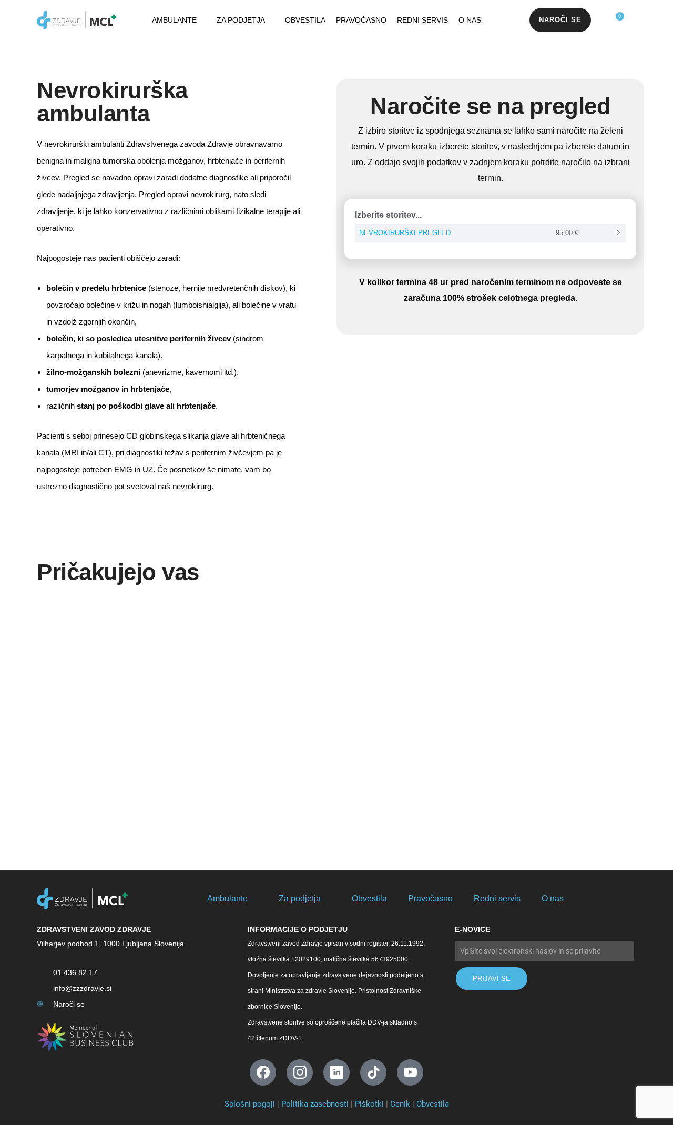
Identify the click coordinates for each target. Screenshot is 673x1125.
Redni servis (422, 20)
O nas (469, 20)
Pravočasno (361, 20)
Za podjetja (241, 20)
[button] (560, 20)
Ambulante (174, 20)
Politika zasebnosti (315, 1104)
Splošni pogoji (250, 1104)
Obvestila (305, 20)
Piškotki (369, 1104)
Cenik (400, 1104)
